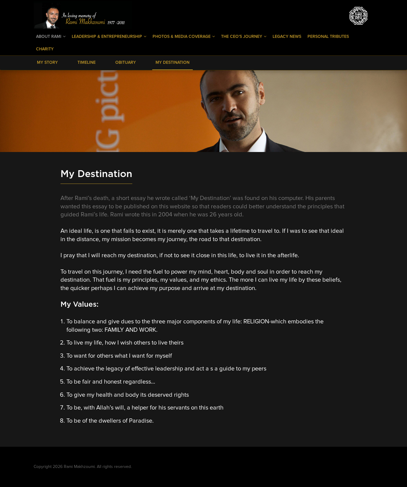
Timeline (86, 63)
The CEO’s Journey (242, 37)
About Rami (49, 37)
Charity (45, 49)
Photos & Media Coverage (182, 37)
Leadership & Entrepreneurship (107, 37)
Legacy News (287, 37)
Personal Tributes (328, 37)
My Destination (172, 63)
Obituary (125, 63)
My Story (47, 63)
